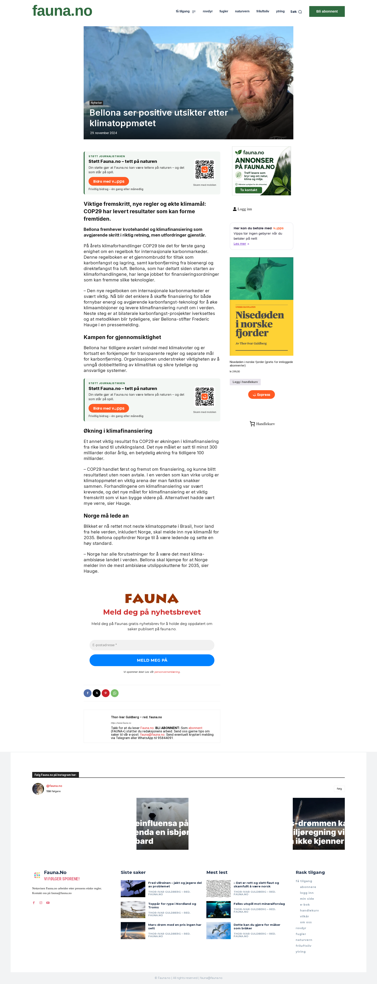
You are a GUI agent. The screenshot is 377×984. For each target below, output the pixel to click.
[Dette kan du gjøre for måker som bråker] (218, 930)
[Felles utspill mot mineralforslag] (218, 909)
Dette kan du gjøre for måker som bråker (257, 926)
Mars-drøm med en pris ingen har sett (174, 926)
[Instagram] (40, 902)
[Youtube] (47, 902)
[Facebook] (88, 693)
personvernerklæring (167, 671)
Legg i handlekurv (245, 382)
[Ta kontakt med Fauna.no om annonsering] (248, 189)
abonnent (195, 728)
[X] (97, 693)
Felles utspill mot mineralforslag (259, 904)
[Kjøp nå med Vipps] (261, 394)
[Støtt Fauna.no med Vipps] (204, 169)
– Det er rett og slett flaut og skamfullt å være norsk (256, 884)
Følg (339, 788)
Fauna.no (147, 728)
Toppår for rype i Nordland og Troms (172, 905)
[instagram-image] (58, 824)
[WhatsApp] (115, 693)
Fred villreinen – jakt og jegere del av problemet (175, 884)
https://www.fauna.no (121, 723)
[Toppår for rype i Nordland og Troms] (133, 909)
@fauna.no (54, 786)
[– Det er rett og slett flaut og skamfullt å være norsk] (218, 888)
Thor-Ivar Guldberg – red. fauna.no (136, 717)
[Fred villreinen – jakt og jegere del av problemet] (133, 888)
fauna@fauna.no (152, 734)
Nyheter (96, 103)
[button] (296, 12)
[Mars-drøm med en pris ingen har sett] (133, 930)
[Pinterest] (106, 693)
